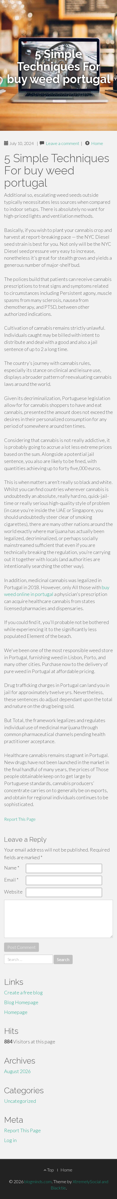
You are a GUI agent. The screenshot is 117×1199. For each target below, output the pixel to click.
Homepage (15, 1012)
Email (11, 880)
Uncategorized (20, 1101)
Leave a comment (62, 143)
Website (13, 892)
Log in (10, 1140)
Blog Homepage (21, 1002)
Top (50, 1169)
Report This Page (20, 819)
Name (11, 868)
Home (97, 143)
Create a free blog (23, 992)
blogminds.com (38, 1181)
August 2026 (17, 1071)
